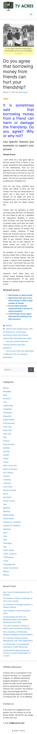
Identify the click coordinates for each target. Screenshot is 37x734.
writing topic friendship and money (17, 338)
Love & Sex (7, 487)
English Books (8, 420)
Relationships (8, 515)
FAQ (4, 437)
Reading (6, 508)
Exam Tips (7, 427)
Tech (5, 540)
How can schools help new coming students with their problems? (15, 344)
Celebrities (7, 409)
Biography (7, 391)
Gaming (6, 451)
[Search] (31, 369)
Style (5, 536)
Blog (5, 395)
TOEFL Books (8, 550)
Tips (5, 547)
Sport (5, 533)
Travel (5, 561)
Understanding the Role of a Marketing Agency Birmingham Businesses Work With (15, 619)
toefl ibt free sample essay (17, 329)
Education (7, 416)
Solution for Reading (11, 526)
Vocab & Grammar (10, 568)
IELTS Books (8, 473)
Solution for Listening (12, 522)
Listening (7, 480)
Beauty (6, 388)
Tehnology (7, 543)
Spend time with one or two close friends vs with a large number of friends (20, 300)
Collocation (7, 413)
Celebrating (8, 406)
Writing (9, 325)
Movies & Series (9, 490)
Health (6, 458)
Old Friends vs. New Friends (20, 295)
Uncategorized (9, 564)
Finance (6, 441)
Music (5, 494)
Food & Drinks (8, 444)
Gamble (6, 448)
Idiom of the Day (10, 466)
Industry (6, 476)
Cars (5, 402)
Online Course (9, 501)
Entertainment (9, 423)
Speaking (7, 529)
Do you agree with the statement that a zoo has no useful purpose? (20, 308)
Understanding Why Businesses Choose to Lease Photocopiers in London (16, 653)
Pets (5, 504)
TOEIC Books (8, 557)
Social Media (8, 518)
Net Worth (7, 497)
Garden (6, 455)
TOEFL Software (10, 554)
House (5, 462)
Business (6, 398)
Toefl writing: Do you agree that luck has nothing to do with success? (20, 316)
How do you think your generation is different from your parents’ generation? (18, 354)
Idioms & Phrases (10, 469)
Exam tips (7, 434)
